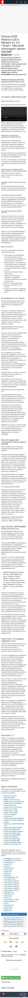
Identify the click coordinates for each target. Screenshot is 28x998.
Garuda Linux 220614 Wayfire (13, 842)
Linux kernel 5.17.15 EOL (11, 899)
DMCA (24, 996)
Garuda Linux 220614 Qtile (12, 840)
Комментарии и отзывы (11, 978)
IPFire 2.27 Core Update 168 (12, 844)
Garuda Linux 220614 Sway (12, 839)
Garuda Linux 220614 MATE (12, 835)
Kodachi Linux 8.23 (10, 805)
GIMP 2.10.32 (8, 911)
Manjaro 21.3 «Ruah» (8, 425)
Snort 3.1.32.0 (8, 870)
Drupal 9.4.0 (7, 873)
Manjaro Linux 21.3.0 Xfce (11, 799)
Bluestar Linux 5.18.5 (10, 796)
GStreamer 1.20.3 (9, 894)
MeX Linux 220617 (9, 798)
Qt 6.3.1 (6, 903)
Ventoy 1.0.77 (8, 864)
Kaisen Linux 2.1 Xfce (10, 809)
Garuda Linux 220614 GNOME (13, 827)
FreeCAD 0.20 (8, 907)
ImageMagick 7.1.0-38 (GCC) (12, 858)
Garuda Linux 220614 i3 (11, 837)
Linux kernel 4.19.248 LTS (11, 886)
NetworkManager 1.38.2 (11, 877)
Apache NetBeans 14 (10, 901)
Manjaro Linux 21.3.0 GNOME (12, 803)
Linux (2, 5)
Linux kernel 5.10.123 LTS (11, 883)
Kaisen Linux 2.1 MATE (11, 812)
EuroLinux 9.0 (8, 816)
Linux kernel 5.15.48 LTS (11, 881)
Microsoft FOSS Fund (20, 456)
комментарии (16, 54)
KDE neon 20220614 (10, 814)
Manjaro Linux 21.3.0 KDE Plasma (14, 801)
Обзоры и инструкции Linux (13, 5)
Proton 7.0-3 (7, 897)
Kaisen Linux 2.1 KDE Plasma (13, 807)
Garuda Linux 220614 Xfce (12, 829)
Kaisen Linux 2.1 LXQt (10, 811)
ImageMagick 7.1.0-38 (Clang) (12, 860)
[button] (6, 982)
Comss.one (5, 930)
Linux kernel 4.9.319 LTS (11, 890)
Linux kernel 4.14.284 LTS (11, 888)
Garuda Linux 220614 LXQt (12, 833)
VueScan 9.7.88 (8, 868)
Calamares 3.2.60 (9, 862)
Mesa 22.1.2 (7, 875)
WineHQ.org (4, 780)
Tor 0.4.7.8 (7, 866)
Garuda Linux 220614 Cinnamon (13, 831)
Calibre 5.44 (7, 871)
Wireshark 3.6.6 (8, 892)
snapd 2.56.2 (8, 896)
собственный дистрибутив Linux (13, 483)
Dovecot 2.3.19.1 (9, 905)
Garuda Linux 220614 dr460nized (14, 818)
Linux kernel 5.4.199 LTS (11, 884)
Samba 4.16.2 (8, 909)
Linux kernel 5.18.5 (9, 879)
